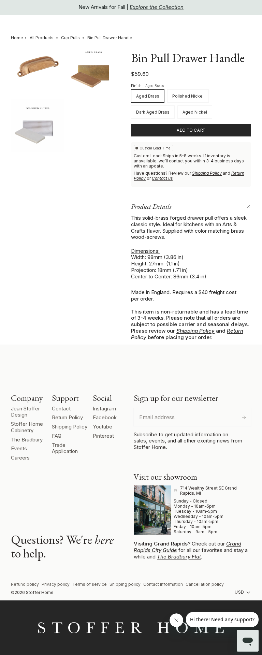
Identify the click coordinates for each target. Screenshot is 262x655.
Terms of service (89, 584)
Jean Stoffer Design (25, 411)
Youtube (102, 426)
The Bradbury (27, 439)
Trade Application (65, 448)
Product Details (151, 206)
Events (19, 448)
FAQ (56, 436)
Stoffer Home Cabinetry (27, 427)
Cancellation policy (205, 584)
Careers (20, 457)
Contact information (163, 584)
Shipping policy (125, 584)
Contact (61, 408)
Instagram (104, 408)
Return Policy (67, 417)
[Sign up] (244, 417)
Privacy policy (56, 584)
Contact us (162, 178)
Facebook (105, 417)
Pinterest (103, 436)
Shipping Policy (207, 173)
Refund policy (25, 584)
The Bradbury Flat (179, 556)
